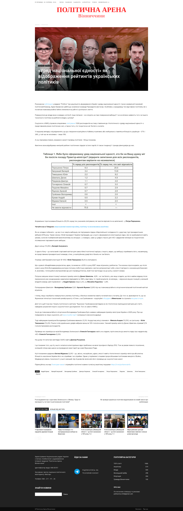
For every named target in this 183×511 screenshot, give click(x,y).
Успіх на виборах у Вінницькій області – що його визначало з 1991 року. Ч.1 (114, 432)
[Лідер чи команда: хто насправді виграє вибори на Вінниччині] (68, 421)
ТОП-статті (48, 65)
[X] (89, 97)
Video (94, 2)
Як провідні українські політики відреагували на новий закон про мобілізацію (124, 401)
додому (37, 24)
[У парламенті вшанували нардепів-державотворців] (45, 421)
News (62, 2)
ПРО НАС (117, 487)
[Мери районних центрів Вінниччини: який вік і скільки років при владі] (137, 421)
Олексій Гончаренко (98, 371)
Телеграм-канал (58, 365)
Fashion (68, 2)
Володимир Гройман (71, 371)
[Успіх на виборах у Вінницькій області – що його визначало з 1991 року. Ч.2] (91, 421)
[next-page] (39, 438)
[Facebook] (84, 97)
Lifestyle (86, 2)
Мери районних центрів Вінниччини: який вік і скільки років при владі (137, 432)
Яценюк (38, 374)
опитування (71, 123)
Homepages (103, 2)
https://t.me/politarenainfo (120, 365)
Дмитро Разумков (84, 371)
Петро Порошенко (112, 371)
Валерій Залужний (56, 371)
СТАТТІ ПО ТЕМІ (42, 409)
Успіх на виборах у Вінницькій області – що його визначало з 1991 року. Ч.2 (91, 432)
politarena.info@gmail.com (123, 494)
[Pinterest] (94, 97)
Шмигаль (130, 371)
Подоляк (122, 371)
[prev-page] (36, 438)
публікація (48, 104)
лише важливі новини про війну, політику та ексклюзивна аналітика (81, 227)
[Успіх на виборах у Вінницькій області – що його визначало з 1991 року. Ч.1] (114, 421)
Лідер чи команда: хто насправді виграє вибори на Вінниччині (67, 432)
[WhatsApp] (99, 97)
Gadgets (77, 2)
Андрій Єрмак (45, 371)
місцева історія (137, 298)
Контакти (138, 509)
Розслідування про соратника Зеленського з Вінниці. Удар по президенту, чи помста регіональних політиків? (57, 401)
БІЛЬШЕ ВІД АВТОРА (57, 409)
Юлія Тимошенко (140, 371)
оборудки (106, 298)
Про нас (145, 509)
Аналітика (41, 65)
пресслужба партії (70, 315)
